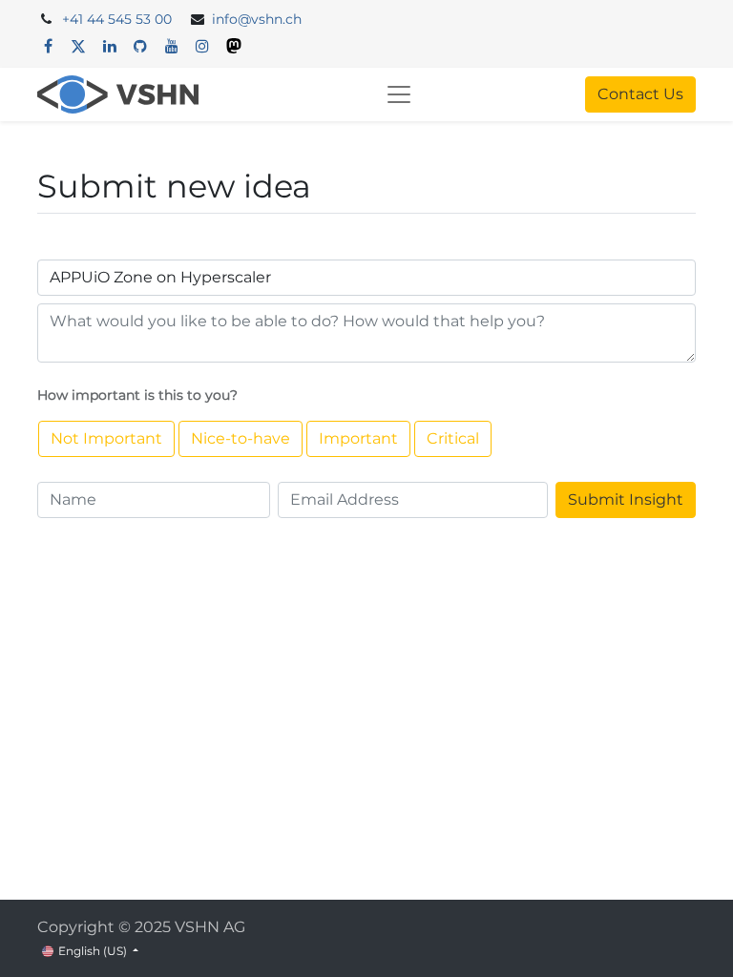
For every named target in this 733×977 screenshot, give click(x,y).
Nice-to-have (240, 438)
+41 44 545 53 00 (117, 19)
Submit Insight (625, 499)
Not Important (106, 438)
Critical (453, 438)
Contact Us (640, 94)
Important (358, 438)
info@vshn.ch (257, 19)
